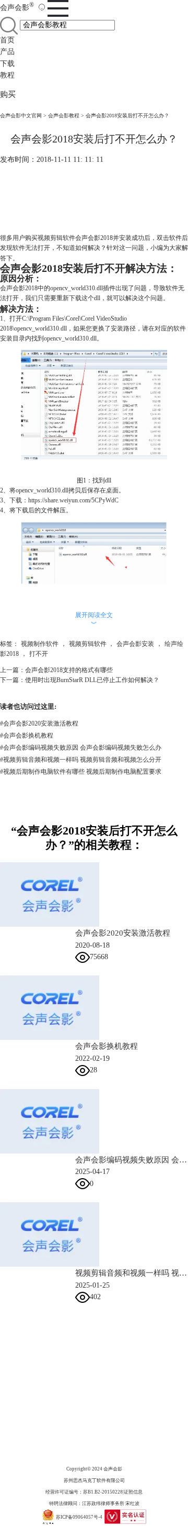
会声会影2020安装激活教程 (39, 723)
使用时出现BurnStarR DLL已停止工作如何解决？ (92, 680)
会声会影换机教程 (26, 735)
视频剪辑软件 (56, 238)
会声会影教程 (63, 115)
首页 (7, 40)
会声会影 (17, 8)
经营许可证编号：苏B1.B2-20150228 (84, 1492)
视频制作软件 (39, 644)
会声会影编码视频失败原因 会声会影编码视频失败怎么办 (80, 747)
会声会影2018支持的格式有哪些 (69, 670)
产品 (7, 52)
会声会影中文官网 (21, 115)
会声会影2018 (19, 288)
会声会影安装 (135, 644)
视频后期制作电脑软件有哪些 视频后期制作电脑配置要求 (80, 771)
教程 (7, 75)
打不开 (38, 654)
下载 (7, 64)
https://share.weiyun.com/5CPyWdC (73, 500)
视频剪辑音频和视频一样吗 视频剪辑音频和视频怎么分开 (80, 759)
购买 (8, 94)
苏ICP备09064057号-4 (79, 1517)
